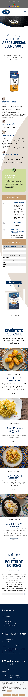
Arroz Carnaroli (14, 315)
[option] (14, 303)
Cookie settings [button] (7, 694)
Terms (9, 690)
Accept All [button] (15, 694)
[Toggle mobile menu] (25, 11)
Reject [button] (22, 694)
